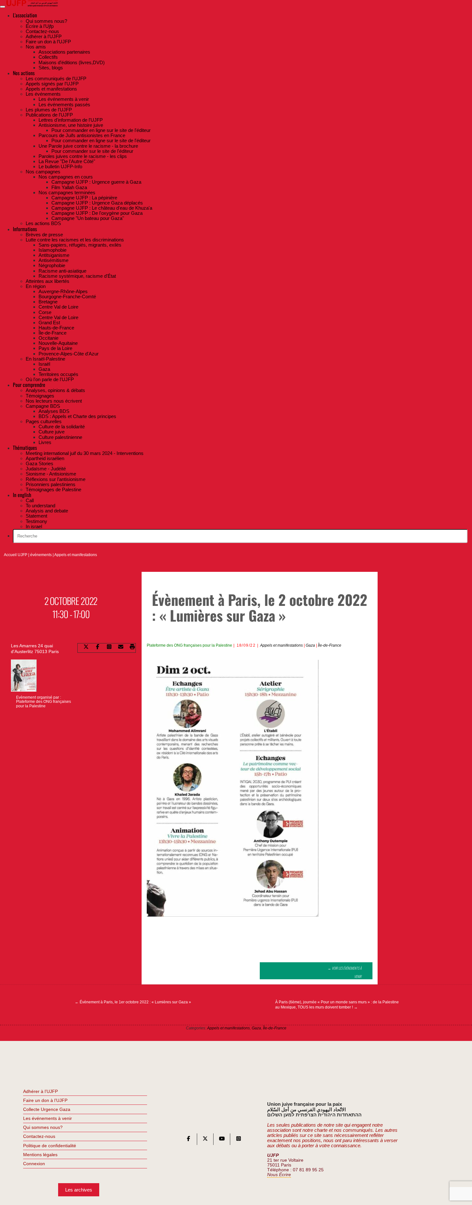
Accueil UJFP (15, 555)
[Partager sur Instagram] (109, 647)
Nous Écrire (279, 1174)
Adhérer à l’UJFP (40, 1091)
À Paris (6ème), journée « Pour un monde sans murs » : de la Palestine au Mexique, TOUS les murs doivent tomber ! (337, 1004)
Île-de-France (329, 645)
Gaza (310, 645)
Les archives (78, 1189)
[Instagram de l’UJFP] (238, 1140)
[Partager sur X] (86, 647)
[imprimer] (132, 647)
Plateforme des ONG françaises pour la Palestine (189, 645)
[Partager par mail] (121, 647)
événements (41, 555)
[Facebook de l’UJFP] (188, 1140)
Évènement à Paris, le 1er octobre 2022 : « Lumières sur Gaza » (133, 1002)
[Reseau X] (205, 1140)
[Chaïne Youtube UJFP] (222, 1140)
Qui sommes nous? (43, 1127)
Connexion (34, 1163)
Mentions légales (40, 1154)
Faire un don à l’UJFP (45, 1100)
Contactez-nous (39, 1136)
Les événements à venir (47, 1118)
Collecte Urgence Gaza (46, 1109)
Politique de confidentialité (49, 1145)
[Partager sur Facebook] (97, 647)
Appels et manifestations (75, 555)
